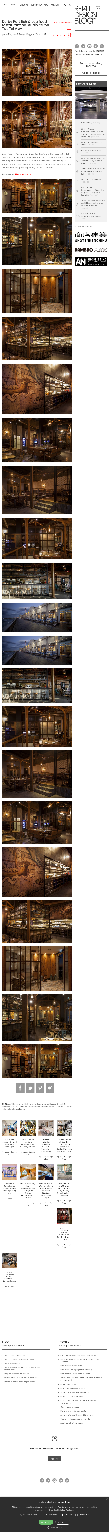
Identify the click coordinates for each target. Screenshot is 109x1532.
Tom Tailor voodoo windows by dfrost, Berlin (27, 1143)
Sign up (54, 1458)
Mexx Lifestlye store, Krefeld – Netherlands (10, 1276)
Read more (70, 1510)
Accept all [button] (46, 1522)
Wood (22, 1109)
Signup (14, 5)
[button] (21, 1515)
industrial (39, 1104)
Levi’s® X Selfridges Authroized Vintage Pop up (10, 1188)
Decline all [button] (63, 1522)
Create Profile (91, 73)
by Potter (10, 1198)
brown (21, 1104)
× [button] (106, 1499)
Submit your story (39, 5)
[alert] (54, 1514)
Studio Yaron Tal (23, 174)
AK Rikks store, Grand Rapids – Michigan (10, 1143)
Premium (55, 5)
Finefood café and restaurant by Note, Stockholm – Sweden (64, 1189)
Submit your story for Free (91, 65)
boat (10, 1104)
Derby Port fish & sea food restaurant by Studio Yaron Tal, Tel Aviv (25, 25)
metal (11, 1106)
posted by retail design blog (16, 34)
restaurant (32, 1106)
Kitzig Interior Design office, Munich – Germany (46, 1145)
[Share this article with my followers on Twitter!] (30, 1088)
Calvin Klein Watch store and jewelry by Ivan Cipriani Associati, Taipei (46, 1191)
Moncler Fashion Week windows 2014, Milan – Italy (64, 1234)
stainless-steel (44, 1106)
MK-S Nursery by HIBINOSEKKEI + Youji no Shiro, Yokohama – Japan (27, 1191)
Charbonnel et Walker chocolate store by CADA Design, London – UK (64, 1145)
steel (54, 1106)
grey (32, 1104)
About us (24, 5)
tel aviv (6, 1109)
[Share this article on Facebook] (20, 1088)
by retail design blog (10, 1153)
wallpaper (14, 1109)
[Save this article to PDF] (50, 1088)
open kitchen (21, 1106)
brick (15, 1104)
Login (4, 5)
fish (27, 1104)
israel (46, 1104)
